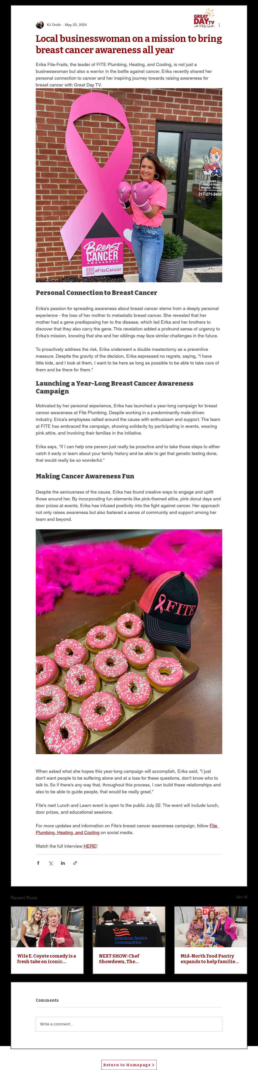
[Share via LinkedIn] (62, 863)
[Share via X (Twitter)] (50, 863)
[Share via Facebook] (38, 863)
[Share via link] (75, 863)
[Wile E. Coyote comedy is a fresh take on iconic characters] (47, 927)
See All (241, 897)
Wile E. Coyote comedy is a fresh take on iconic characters (46, 958)
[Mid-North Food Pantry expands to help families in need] (211, 927)
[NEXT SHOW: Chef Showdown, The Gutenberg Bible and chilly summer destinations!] (129, 927)
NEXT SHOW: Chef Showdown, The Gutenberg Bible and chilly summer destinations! (123, 958)
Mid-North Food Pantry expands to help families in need (209, 958)
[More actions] (219, 25)
